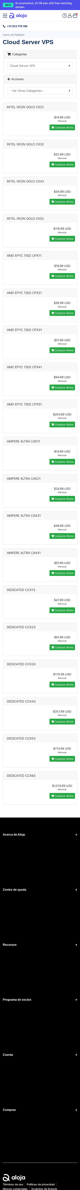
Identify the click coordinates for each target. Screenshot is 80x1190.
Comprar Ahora (63, 127)
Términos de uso (13, 1184)
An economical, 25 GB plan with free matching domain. (43, 5)
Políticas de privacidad (41, 1184)
